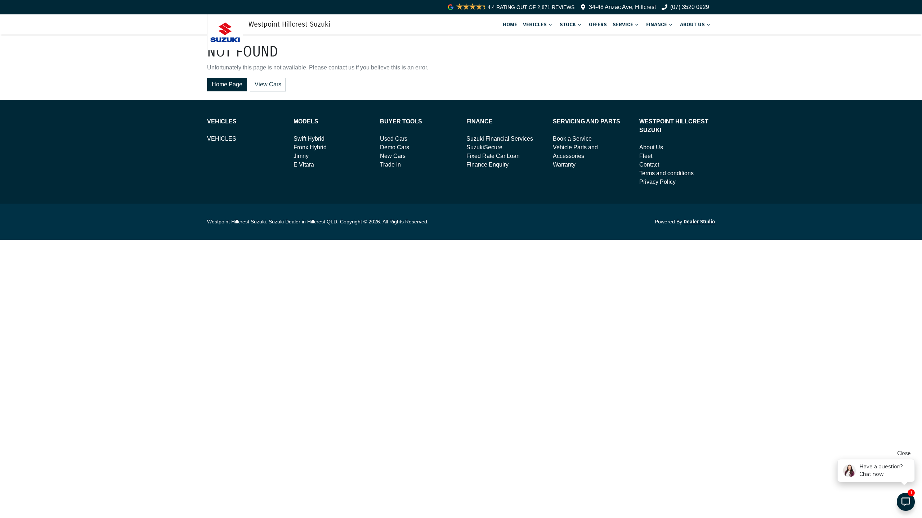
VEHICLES (221, 139)
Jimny (301, 156)
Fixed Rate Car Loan (493, 156)
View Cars (268, 84)
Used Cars (393, 139)
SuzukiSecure (484, 147)
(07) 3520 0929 (689, 7)
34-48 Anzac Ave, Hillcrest (622, 7)
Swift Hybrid (309, 139)
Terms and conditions (666, 173)
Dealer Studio (699, 222)
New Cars (393, 156)
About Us (692, 24)
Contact (649, 165)
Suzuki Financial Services (499, 139)
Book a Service (572, 139)
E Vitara (304, 165)
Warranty (564, 165)
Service (623, 24)
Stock (568, 24)
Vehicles (535, 24)
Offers (598, 24)
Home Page (227, 84)
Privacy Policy (657, 182)
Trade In (390, 165)
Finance (656, 24)
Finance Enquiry (487, 165)
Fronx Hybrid (310, 147)
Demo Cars (394, 147)
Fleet (645, 156)
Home (510, 24)
